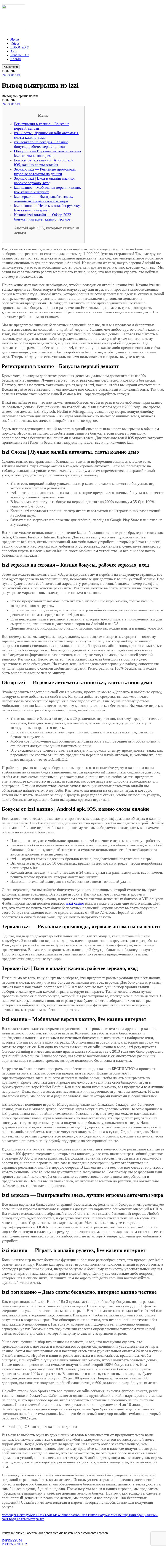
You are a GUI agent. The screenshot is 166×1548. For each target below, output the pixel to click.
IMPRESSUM (12, 1540)
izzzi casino (75, 903)
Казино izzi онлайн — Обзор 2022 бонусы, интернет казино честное (42, 217)
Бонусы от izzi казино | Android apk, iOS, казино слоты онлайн (44, 162)
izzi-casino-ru (11, 75)
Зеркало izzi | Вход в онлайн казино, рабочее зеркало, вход (44, 180)
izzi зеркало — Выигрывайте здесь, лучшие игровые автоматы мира (43, 198)
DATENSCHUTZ (14, 1544)
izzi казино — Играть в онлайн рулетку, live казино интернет (47, 207)
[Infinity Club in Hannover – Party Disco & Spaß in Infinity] (13, 29)
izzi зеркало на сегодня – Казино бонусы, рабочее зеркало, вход (41, 144)
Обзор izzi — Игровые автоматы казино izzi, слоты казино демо (47, 153)
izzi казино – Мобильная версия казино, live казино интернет (47, 189)
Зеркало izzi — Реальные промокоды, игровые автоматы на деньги (45, 171)
